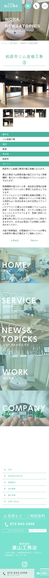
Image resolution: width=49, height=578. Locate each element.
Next (33, 240)
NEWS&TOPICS (15, 476)
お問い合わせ (13, 501)
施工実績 (13, 43)
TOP (10, 470)
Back (15, 240)
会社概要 (12, 489)
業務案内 (12, 482)
